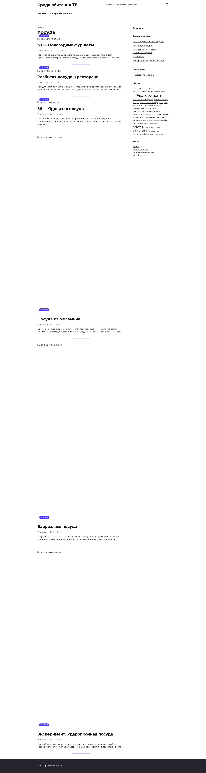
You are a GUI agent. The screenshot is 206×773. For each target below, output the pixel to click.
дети (165, 103)
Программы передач (127, 5)
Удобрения (138, 57)
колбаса (157, 106)
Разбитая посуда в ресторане (67, 77)
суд (145, 127)
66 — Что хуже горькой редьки (148, 42)
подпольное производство (152, 117)
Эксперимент (148, 95)
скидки (156, 123)
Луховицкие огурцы (143, 46)
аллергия (148, 99)
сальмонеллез (143, 123)
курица (145, 111)
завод (135, 106)
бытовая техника (146, 103)
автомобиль (138, 100)
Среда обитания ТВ (57, 4)
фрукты (154, 134)
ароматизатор (161, 100)
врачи (161, 103)
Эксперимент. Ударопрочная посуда (75, 734)
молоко (136, 114)
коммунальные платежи (142, 108)
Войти (136, 147)
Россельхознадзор (159, 91)
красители (137, 111)
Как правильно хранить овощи (148, 61)
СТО (134, 96)
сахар (151, 123)
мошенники (145, 114)
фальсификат (141, 130)
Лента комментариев (143, 152)
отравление (162, 114)
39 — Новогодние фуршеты (65, 45)
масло (158, 111)
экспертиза (161, 134)
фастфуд (147, 134)
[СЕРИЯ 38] (49, 103)
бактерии (136, 103)
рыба (164, 120)
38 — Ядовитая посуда (60, 108)
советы (138, 127)
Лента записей (140, 149)
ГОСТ (135, 88)
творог (158, 127)
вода (155, 103)
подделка (137, 117)
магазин (152, 111)
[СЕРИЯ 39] (49, 39)
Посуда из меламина (58, 319)
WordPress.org (140, 155)
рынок (135, 123)
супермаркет (151, 127)
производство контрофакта (152, 120)
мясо (151, 114)
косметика (156, 108)
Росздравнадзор (145, 88)
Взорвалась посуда (57, 526)
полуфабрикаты (138, 120)
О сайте (110, 5)
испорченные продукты (146, 106)
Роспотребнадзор (143, 91)
